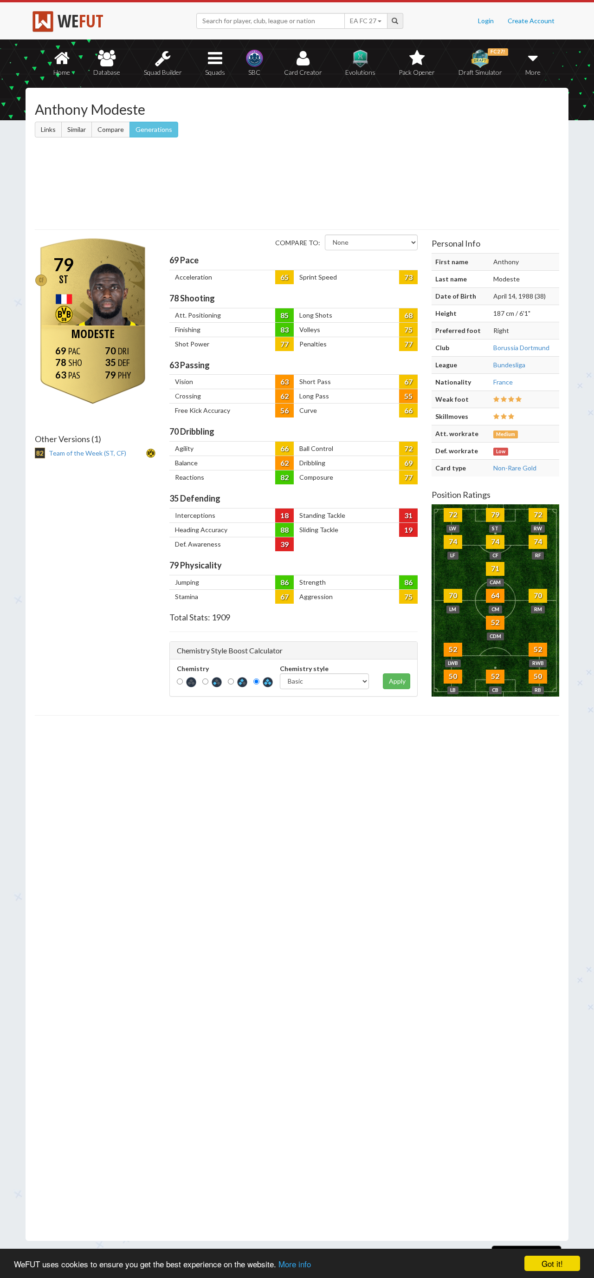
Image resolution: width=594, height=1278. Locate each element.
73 (408, 277)
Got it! (552, 1263)
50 (453, 676)
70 (453, 595)
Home (61, 72)
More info (294, 1264)
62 (284, 395)
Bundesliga (509, 365)
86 (284, 582)
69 (408, 462)
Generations (154, 129)
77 (284, 343)
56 (284, 410)
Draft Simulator (481, 62)
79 (495, 514)
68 (408, 315)
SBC (254, 72)
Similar (76, 129)
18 (284, 515)
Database (106, 72)
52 (495, 622)
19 (408, 529)
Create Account (531, 21)
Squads (215, 72)
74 (453, 541)
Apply (397, 681)
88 (284, 529)
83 (284, 329)
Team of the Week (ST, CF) (87, 453)
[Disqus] (297, 978)
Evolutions (360, 72)
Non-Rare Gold (514, 468)
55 (408, 395)
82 (284, 477)
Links (48, 129)
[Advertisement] (386, 160)
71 (495, 568)
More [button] (533, 72)
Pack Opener (417, 72)
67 (408, 381)
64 (495, 595)
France (503, 382)
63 (284, 381)
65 (284, 277)
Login (486, 21)
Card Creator (303, 72)
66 (408, 410)
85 (284, 315)
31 (408, 515)
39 (284, 544)
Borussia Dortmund (521, 348)
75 (408, 329)
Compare (110, 129)
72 (408, 448)
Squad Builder (163, 72)
